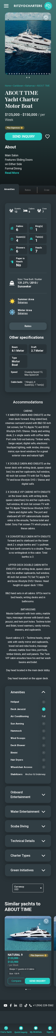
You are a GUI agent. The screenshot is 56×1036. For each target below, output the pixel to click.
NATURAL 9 (15, 954)
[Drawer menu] (6, 6)
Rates (28, 326)
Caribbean (18, 85)
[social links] (5, 1005)
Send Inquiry (23, 136)
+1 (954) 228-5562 (43, 1005)
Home (8, 85)
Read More (12, 172)
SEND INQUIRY (37, 981)
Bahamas (30, 85)
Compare (16, 980)
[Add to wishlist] (46, 17)
